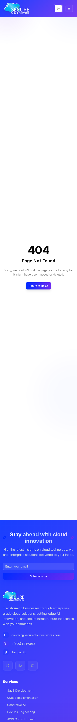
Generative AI (16, 705)
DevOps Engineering (21, 712)
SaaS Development (20, 690)
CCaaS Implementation (22, 697)
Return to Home (38, 285)
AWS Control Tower (21, 719)
